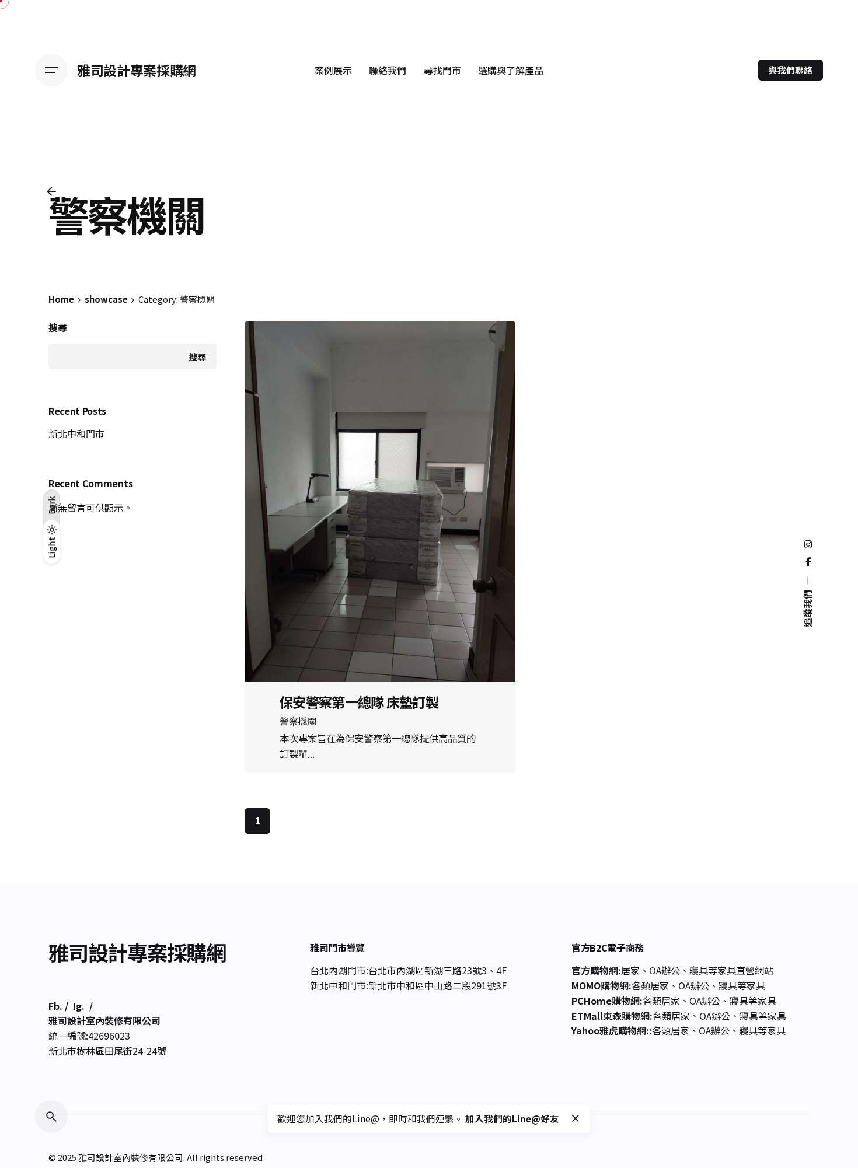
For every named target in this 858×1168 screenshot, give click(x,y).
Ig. (79, 1006)
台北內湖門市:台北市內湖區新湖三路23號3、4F (408, 970)
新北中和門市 (76, 433)
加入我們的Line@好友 (512, 1118)
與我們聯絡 (790, 70)
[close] (575, 1118)
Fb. (55, 1006)
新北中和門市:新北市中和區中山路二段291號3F (408, 985)
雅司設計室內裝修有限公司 (130, 1157)
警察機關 (298, 720)
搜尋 (57, 327)
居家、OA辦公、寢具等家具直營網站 (697, 970)
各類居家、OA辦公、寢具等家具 (698, 985)
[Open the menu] (51, 70)
